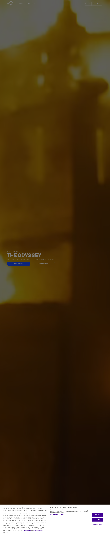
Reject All (97, 519)
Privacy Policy (37, 530)
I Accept (97, 514)
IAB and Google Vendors (57, 514)
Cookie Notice (27, 530)
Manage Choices (98, 524)
